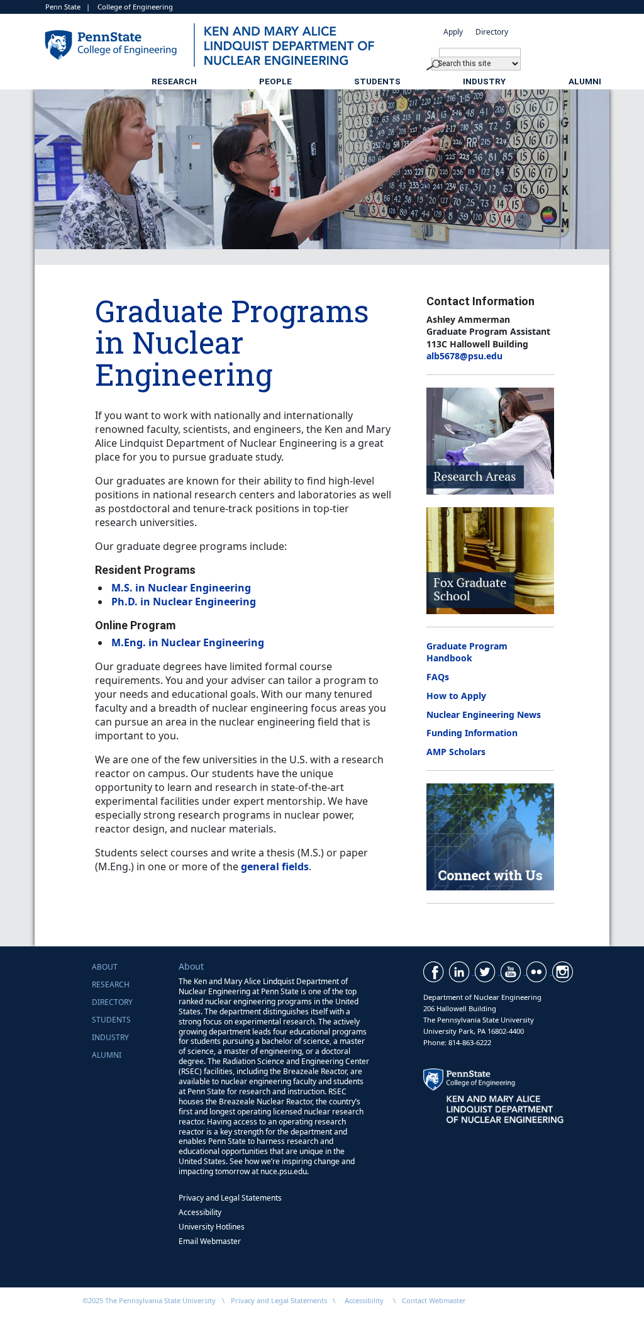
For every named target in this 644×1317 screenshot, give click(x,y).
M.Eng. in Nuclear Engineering (187, 642)
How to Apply (456, 696)
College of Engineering (135, 6)
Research (174, 81)
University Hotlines (212, 1226)
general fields (275, 866)
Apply (453, 31)
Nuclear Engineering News (483, 714)
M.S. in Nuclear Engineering (181, 588)
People (275, 81)
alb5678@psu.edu (464, 356)
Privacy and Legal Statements (230, 1197)
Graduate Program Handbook (467, 652)
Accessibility (200, 1212)
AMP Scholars (456, 752)
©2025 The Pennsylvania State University (149, 1300)
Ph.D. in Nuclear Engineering (183, 601)
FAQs (437, 677)
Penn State (62, 6)
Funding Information (472, 733)
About (105, 966)
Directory (491, 31)
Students (377, 81)
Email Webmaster (210, 1241)
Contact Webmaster (434, 1300)
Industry (484, 81)
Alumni (585, 81)
